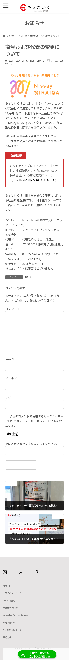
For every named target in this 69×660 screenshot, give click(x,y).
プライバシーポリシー (13, 593)
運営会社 (7, 637)
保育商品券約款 (10, 607)
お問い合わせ (9, 622)
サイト (9, 397)
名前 (10, 359)
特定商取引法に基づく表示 (15, 615)
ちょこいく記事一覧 (12, 630)
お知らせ (29, 276)
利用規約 (7, 585)
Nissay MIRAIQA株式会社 (38, 220)
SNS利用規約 (9, 600)
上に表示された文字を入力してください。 (32, 444)
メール (11, 378)
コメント (12, 309)
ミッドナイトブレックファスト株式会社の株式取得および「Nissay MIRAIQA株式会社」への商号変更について (34, 170)
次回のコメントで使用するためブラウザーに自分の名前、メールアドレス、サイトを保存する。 (34, 421)
